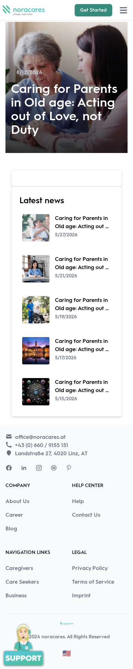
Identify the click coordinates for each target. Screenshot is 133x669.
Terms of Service (93, 582)
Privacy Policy (90, 568)
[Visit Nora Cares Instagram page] (38, 467)
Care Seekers (22, 582)
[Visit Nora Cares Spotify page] (53, 467)
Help (78, 501)
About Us (17, 501)
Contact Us (86, 515)
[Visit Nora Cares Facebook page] (8, 467)
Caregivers (19, 568)
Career (14, 515)
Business (16, 595)
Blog (11, 528)
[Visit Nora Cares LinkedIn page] (23, 467)
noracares (53, 637)
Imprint (81, 595)
